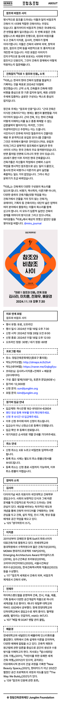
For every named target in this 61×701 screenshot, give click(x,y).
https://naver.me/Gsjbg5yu (39, 366)
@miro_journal (32, 223)
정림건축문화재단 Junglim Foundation (32, 697)
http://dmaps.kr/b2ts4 (37, 362)
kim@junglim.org (27, 393)
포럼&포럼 (30, 3)
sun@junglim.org (27, 388)
